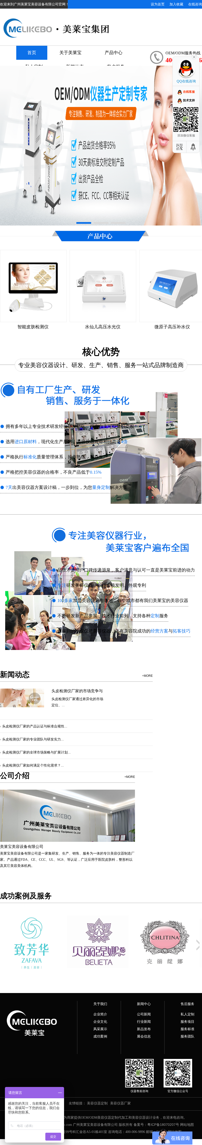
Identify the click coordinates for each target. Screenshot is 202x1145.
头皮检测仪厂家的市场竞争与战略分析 (77, 691)
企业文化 (100, 1022)
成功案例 (100, 1036)
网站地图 (187, 1125)
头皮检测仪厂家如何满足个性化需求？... (33, 765)
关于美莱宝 (70, 52)
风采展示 (100, 1029)
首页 (31, 52)
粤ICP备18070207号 (163, 1125)
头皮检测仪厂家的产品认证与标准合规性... (34, 726)
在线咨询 (195, 4)
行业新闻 (144, 1022)
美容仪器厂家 (120, 1103)
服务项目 (187, 1022)
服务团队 (187, 1036)
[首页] (101, 24)
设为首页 (158, 4)
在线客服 (189, 91)
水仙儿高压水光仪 (33, 326)
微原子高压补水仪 (102, 326)
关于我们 (100, 1004)
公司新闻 (144, 1014)
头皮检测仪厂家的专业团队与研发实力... (33, 739)
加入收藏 (176, 4)
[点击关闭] (194, 57)
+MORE (147, 676)
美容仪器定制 (97, 1103)
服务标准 (187, 1029)
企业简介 (100, 1014)
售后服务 (187, 1004)
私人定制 (187, 1014)
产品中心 (113, 52)
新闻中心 (144, 1004)
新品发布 (144, 1029)
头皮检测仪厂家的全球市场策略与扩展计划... (36, 752)
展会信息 (144, 1036)
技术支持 (189, 100)
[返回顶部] (193, 147)
